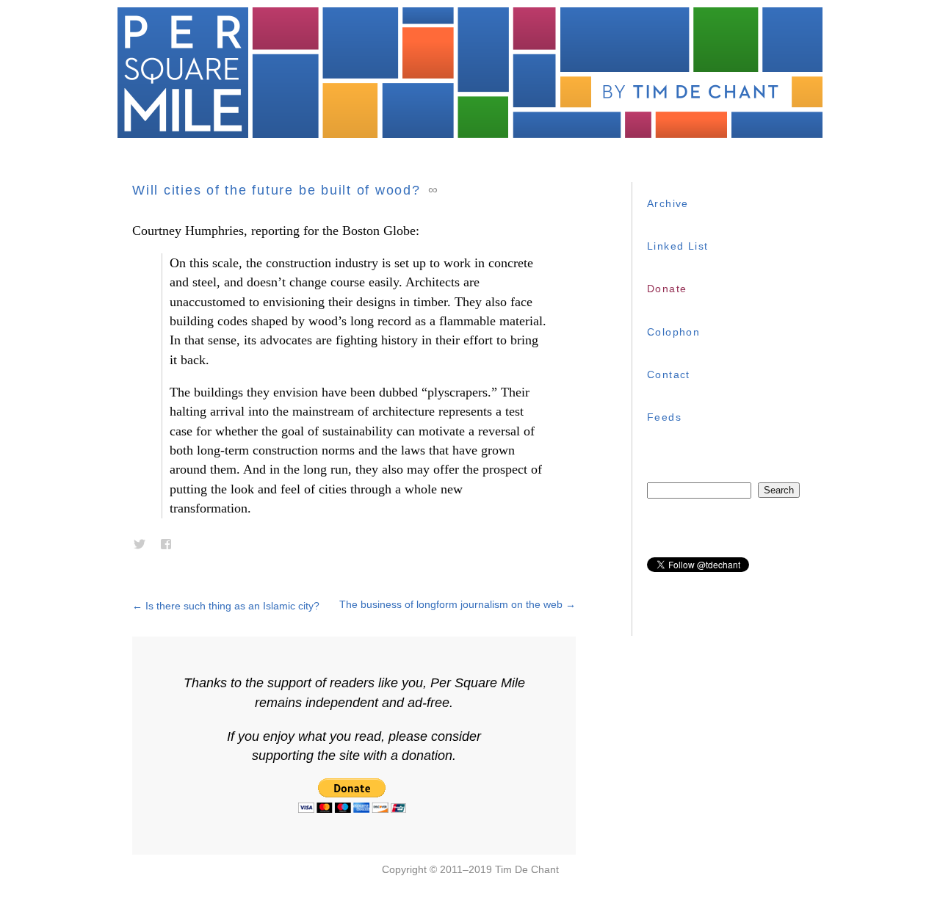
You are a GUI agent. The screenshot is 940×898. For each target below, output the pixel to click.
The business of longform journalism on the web (457, 604)
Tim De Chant (527, 869)
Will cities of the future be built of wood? (276, 190)
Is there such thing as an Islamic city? (225, 606)
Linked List (677, 246)
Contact (668, 374)
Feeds (664, 417)
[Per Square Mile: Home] (470, 72)
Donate (667, 288)
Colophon (673, 332)
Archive (668, 203)
